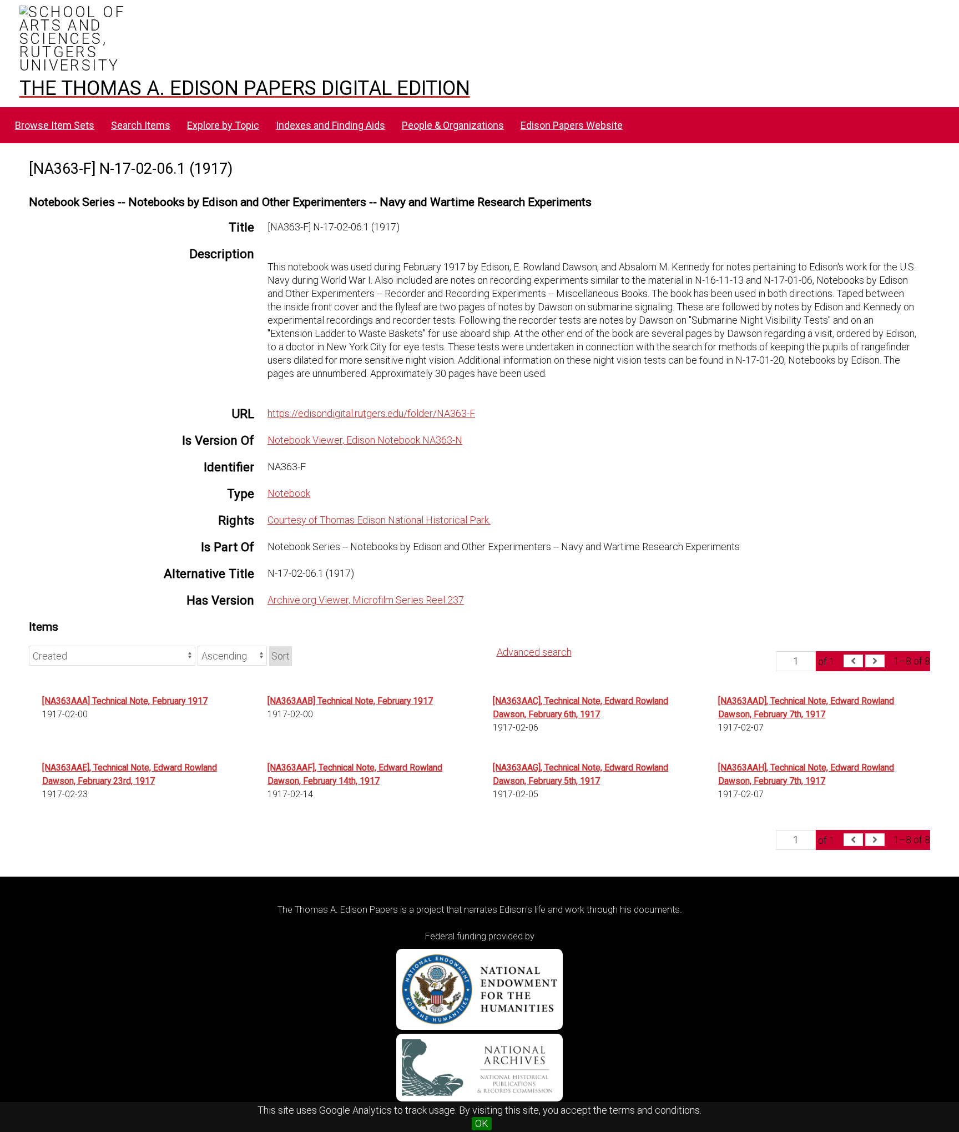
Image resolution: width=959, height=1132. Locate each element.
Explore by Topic (223, 125)
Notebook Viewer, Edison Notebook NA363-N (364, 440)
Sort (280, 656)
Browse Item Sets (54, 125)
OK (481, 1123)
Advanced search (534, 652)
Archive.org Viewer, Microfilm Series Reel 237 (365, 600)
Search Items (140, 125)
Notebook (288, 493)
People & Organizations (453, 125)
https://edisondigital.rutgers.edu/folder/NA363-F (371, 413)
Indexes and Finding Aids (330, 125)
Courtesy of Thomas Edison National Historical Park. (379, 520)
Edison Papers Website (572, 125)
